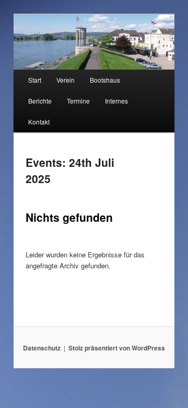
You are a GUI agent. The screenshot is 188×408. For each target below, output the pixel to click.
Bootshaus (105, 79)
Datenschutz (42, 348)
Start (34, 79)
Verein (65, 79)
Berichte (40, 100)
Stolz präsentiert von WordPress (116, 348)
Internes (116, 100)
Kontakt (39, 121)
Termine (78, 100)
